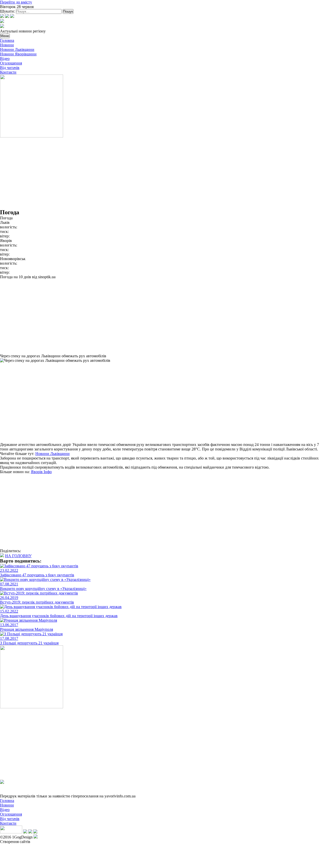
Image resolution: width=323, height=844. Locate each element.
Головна (7, 40)
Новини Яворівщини (18, 54)
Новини (7, 45)
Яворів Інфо (41, 472)
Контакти (8, 72)
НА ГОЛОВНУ (18, 556)
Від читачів (9, 67)
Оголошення (11, 63)
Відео (5, 58)
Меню (5, 36)
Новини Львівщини (17, 49)
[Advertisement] (151, 173)
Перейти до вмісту (16, 2)
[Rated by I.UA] (11, 832)
